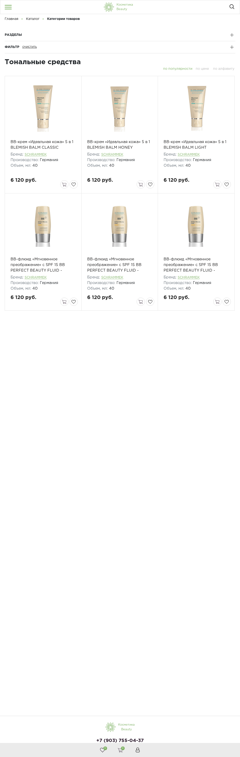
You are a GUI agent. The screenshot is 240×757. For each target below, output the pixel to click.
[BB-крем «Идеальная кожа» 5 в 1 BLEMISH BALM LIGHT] (196, 107)
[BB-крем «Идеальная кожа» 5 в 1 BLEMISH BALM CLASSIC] (43, 107)
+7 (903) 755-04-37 (120, 741)
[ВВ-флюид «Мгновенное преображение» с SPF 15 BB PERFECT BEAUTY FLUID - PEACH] (196, 225)
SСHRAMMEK (36, 154)
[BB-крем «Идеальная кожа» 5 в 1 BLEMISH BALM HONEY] (120, 107)
